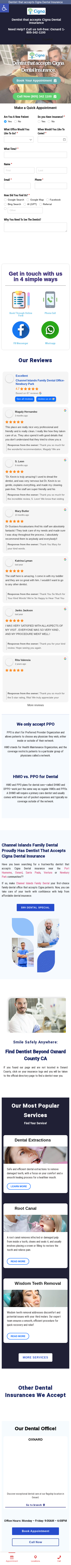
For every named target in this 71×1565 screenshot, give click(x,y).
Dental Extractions (33, 1140)
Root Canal (26, 1208)
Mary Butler (22, 511)
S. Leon (19, 461)
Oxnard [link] (19, 872)
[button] (4, 7)
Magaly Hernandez (26, 411)
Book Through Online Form (20, 314)
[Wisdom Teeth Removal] (8, 1284)
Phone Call (50, 313)
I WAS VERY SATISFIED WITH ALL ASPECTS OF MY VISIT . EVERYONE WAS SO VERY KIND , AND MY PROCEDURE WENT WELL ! (34, 629)
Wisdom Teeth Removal (38, 1283)
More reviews (35, 705)
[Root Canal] (8, 1209)
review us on (45, 399)
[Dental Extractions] (8, 1140)
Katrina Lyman (23, 560)
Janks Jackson (24, 610)
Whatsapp (50, 343)
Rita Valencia (23, 660)
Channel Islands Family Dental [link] (32, 883)
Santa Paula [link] (33, 872)
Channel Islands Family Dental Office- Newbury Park (40, 382)
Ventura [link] (48, 872)
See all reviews (25, 399)
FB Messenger (20, 343)
